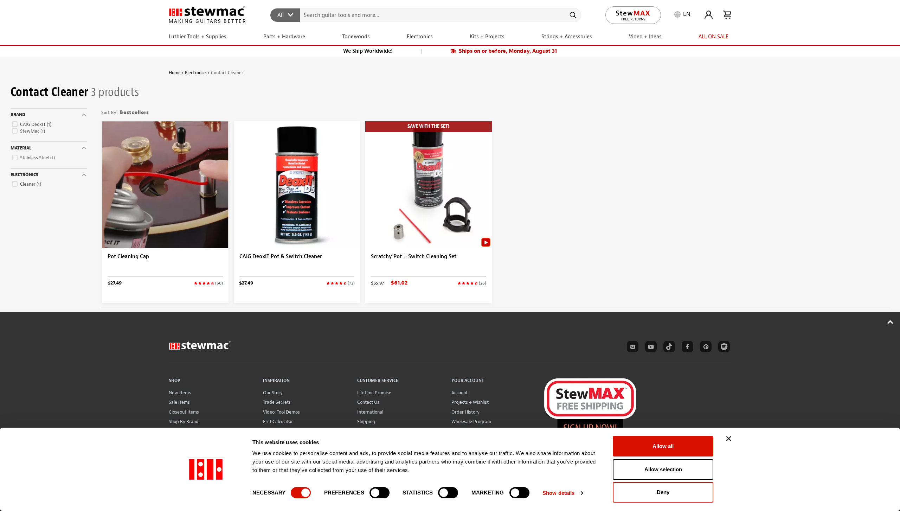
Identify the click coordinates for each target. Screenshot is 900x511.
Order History (465, 412)
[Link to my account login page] (709, 15)
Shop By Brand (184, 421)
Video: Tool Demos (281, 412)
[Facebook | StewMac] (686, 348)
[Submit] (572, 15)
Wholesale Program (471, 421)
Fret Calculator (278, 421)
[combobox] (425, 14)
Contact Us (368, 402)
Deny (663, 492)
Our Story (273, 393)
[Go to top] (890, 322)
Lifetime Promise (374, 393)
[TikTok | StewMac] (668, 348)
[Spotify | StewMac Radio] (723, 348)
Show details (558, 493)
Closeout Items (184, 412)
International (370, 412)
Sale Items (179, 402)
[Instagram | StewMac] (631, 348)
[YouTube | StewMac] (650, 348)
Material (21, 148)
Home (175, 73)
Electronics (196, 73)
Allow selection (663, 469)
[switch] (379, 492)
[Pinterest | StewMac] (705, 348)
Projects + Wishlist (470, 402)
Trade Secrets (277, 402)
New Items (180, 393)
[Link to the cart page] (727, 15)
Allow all (663, 446)
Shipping (366, 421)
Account (459, 393)
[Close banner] (728, 438)
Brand (18, 114)
